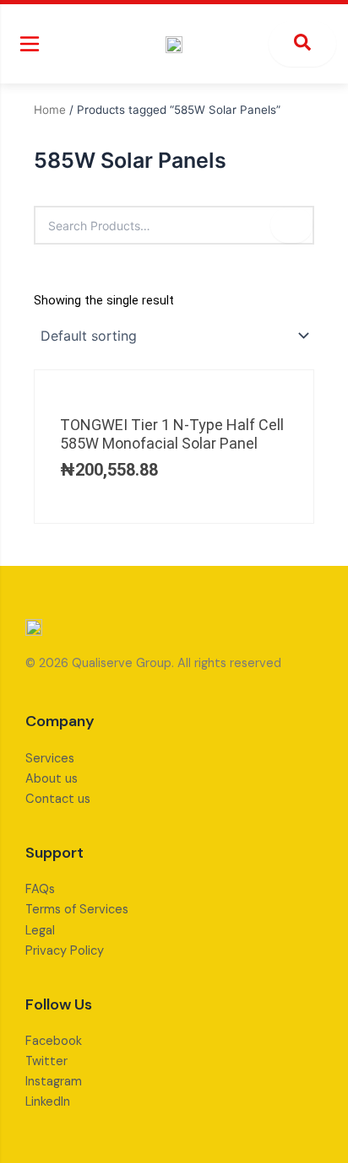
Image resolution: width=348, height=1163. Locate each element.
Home (50, 109)
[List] (65, 271)
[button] (29, 44)
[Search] (291, 225)
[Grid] (39, 271)
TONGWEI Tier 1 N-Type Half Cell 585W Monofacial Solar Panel (172, 434)
